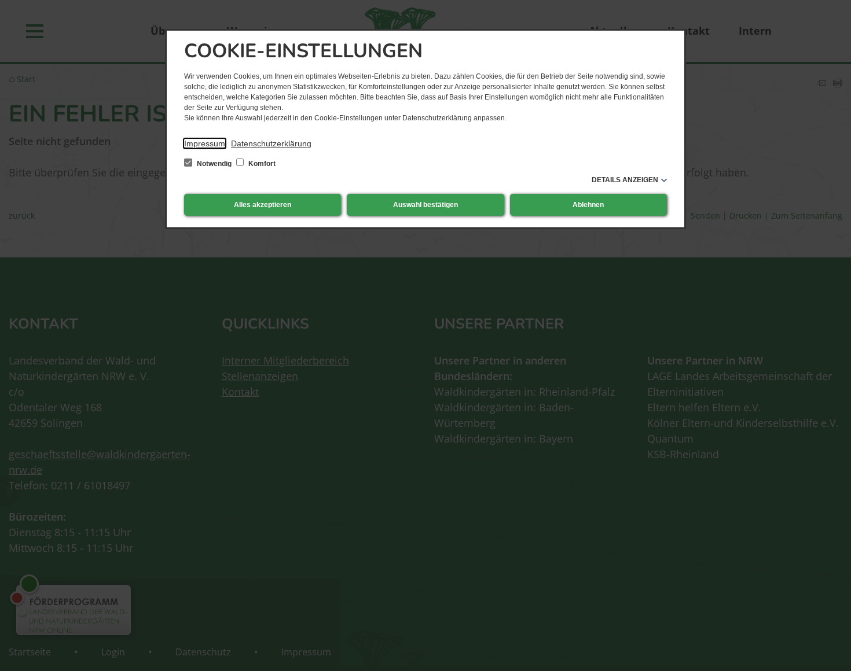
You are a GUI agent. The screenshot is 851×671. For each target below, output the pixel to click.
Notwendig (214, 164)
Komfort (261, 164)
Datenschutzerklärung (271, 143)
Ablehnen (588, 205)
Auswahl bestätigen (425, 205)
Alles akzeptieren (262, 205)
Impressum (204, 143)
